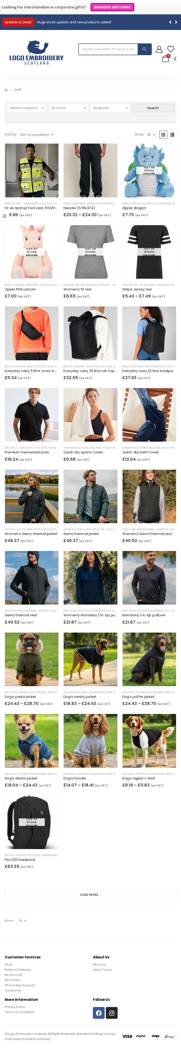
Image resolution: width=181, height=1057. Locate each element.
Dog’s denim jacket (21, 778)
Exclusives (34, 855)
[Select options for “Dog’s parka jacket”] (33, 678)
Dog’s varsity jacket (80, 696)
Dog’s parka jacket (20, 696)
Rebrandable (50, 855)
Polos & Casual (59, 448)
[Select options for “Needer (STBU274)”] (92, 190)
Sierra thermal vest (21, 615)
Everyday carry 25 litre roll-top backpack (97, 370)
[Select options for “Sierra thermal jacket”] (92, 515)
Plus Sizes (53, 203)
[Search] (144, 49)
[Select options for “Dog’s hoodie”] (92, 760)
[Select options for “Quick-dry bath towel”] (150, 434)
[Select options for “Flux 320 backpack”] (33, 841)
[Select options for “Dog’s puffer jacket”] (150, 678)
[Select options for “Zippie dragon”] (150, 190)
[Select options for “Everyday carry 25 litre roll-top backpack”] (92, 352)
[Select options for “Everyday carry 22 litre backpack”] (150, 352)
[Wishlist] (171, 49)
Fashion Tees (71, 285)
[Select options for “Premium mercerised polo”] (33, 434)
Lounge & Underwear (99, 203)
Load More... (90, 895)
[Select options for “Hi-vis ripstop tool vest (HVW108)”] (33, 190)
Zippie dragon (134, 207)
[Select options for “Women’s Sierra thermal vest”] (150, 515)
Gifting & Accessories (156, 203)
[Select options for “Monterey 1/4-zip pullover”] (150, 597)
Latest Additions (74, 203)
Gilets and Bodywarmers (138, 529)
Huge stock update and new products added (74, 22)
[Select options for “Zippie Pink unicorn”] (33, 271)
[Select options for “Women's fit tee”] (92, 271)
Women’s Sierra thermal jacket (31, 533)
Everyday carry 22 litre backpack (149, 370)
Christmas (32, 285)
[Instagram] (112, 1013)
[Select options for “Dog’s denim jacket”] (33, 760)
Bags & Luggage (15, 366)
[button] (176, 22)
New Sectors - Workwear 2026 (25, 203)
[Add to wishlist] (42, 190)
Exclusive (11, 692)
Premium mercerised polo (27, 452)
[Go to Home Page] (6, 89)
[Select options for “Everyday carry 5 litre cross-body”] (33, 352)
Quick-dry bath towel (140, 452)
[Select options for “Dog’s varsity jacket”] (92, 678)
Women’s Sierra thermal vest (147, 533)
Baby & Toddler (131, 203)
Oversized (163, 285)
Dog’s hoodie (74, 778)
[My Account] (159, 49)
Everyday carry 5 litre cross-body (33, 370)
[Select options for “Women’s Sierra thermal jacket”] (33, 515)
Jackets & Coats (15, 529)
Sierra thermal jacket (81, 533)
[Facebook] (99, 1013)
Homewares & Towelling (79, 448)
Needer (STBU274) (79, 207)
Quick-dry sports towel (83, 452)
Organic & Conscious (19, 448)
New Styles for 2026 (40, 366)
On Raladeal (89, 285)
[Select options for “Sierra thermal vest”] (33, 597)
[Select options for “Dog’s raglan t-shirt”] (150, 760)
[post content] (31, 170)
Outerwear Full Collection (108, 611)
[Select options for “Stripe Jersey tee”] (150, 271)
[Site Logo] (36, 53)
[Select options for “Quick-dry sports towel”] (92, 434)
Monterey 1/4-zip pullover (144, 615)
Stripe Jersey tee (137, 289)
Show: (139, 134)
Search (153, 108)
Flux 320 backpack (20, 859)
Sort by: (11, 134)
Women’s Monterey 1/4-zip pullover (93, 615)
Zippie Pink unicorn (20, 289)
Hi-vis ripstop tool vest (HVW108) (33, 207)
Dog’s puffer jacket (138, 696)
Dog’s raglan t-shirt (138, 778)
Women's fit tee (77, 289)
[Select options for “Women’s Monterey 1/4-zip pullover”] (92, 597)
